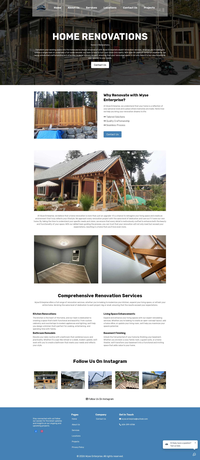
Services (91, 7)
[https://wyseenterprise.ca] (41, 8)
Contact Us (130, 7)
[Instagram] (42, 431)
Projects (149, 7)
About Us (74, 7)
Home (57, 7)
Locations (110, 7)
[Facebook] (36, 431)
